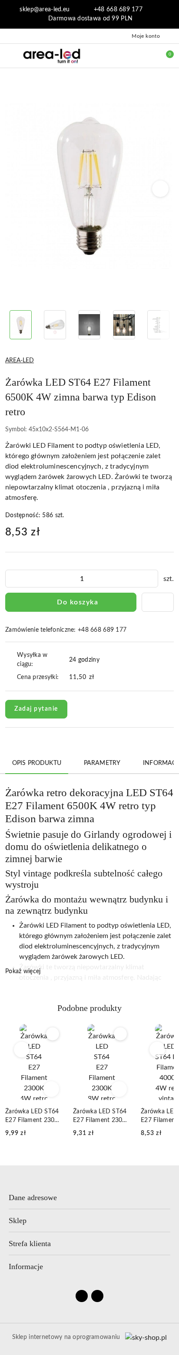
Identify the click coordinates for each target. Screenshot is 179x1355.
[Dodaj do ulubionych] (158, 602)
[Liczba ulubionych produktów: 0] (145, 55)
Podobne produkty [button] (89, 1008)
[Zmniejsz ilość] (12, 578)
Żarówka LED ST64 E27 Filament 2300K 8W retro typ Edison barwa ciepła (101, 1117)
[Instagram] (97, 1296)
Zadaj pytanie (36, 709)
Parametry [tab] (102, 763)
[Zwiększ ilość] (151, 578)
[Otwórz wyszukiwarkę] (127, 55)
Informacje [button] (26, 1266)
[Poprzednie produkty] (22, 1049)
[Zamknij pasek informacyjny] (170, 14)
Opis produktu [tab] (36, 763)
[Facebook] (82, 1296)
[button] (160, 189)
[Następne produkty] (157, 1049)
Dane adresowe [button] (33, 1197)
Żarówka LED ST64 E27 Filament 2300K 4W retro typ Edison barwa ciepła (33, 1117)
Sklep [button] (18, 1220)
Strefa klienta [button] (30, 1243)
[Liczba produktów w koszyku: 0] (164, 55)
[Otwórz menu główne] (10, 55)
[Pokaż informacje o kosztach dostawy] (100, 677)
